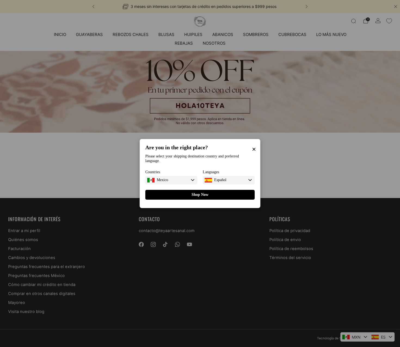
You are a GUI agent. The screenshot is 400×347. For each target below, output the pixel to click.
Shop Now (200, 195)
